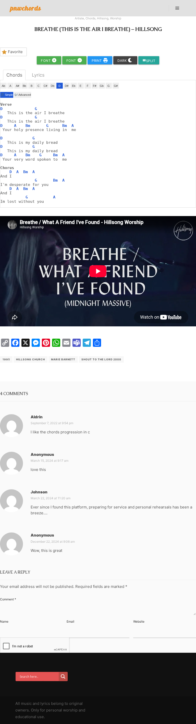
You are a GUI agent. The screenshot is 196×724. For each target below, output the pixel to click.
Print (97, 60)
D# (66, 85)
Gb (102, 85)
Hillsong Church (30, 359)
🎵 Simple (7, 94)
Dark (122, 60)
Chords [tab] (14, 75)
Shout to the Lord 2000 (101, 359)
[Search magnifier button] (63, 676)
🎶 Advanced (22, 94)
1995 (6, 359)
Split (148, 60)
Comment (8, 599)
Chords (90, 18)
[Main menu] (177, 8)
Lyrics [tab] (38, 75)
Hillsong (102, 18)
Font (46, 60)
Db (52, 85)
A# (17, 85)
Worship (115, 18)
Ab (3, 85)
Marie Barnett (63, 359)
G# (116, 85)
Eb (73, 85)
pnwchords (25, 8)
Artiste (79, 18)
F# (94, 85)
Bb (24, 85)
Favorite (15, 51)
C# (45, 85)
